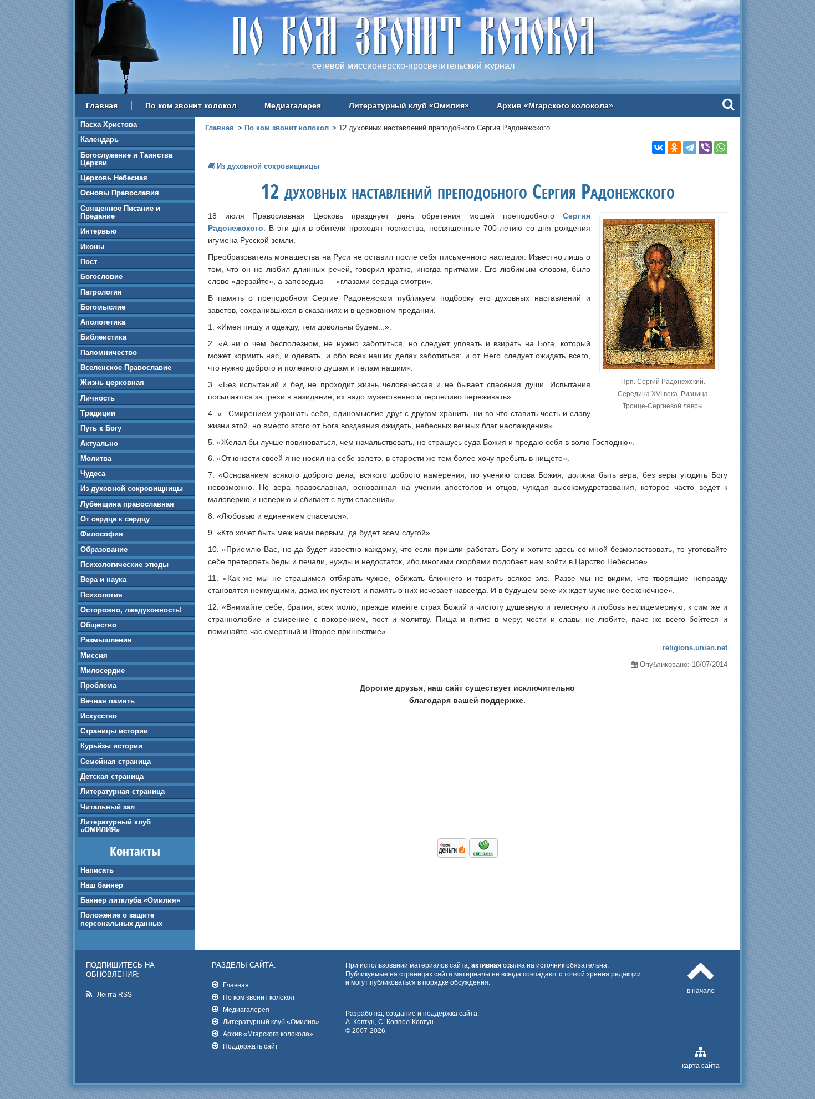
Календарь (99, 139)
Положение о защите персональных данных (121, 919)
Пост (88, 261)
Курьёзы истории (111, 746)
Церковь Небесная (113, 178)
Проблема (98, 685)
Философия (101, 534)
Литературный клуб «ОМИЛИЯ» (115, 826)
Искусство (98, 716)
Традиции (97, 413)
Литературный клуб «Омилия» (409, 105)
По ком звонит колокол (191, 105)
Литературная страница (122, 791)
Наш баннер (101, 885)
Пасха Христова (108, 124)
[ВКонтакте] (658, 147)
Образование (104, 549)
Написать (97, 870)
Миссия (94, 655)
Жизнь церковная (112, 382)
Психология (101, 595)
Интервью (98, 231)
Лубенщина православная (127, 504)
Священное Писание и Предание (120, 212)
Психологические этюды (124, 564)
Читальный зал (107, 807)
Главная (102, 105)
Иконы (92, 246)
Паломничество (108, 352)
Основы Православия (119, 193)
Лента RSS (114, 994)
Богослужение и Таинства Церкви (126, 159)
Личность (97, 398)
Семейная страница (115, 761)
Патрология (101, 292)
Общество (98, 625)
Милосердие (102, 670)
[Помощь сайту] (467, 854)
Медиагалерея (292, 105)
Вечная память (107, 701)
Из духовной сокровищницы (131, 488)
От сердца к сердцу (115, 519)
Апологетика (102, 322)
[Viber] (705, 147)
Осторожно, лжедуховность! (131, 610)
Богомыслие (102, 307)
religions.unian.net (695, 648)
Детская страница (112, 776)
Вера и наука (103, 579)
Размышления (106, 640)
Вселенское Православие (125, 367)
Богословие (101, 276)
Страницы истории (114, 731)
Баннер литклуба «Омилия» (130, 900)
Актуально (99, 443)
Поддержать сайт (250, 1046)
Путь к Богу (100, 428)
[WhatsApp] (720, 147)
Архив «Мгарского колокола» (555, 105)
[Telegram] (689, 147)
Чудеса (92, 473)
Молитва (95, 458)
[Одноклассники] (674, 147)
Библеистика (103, 337)
